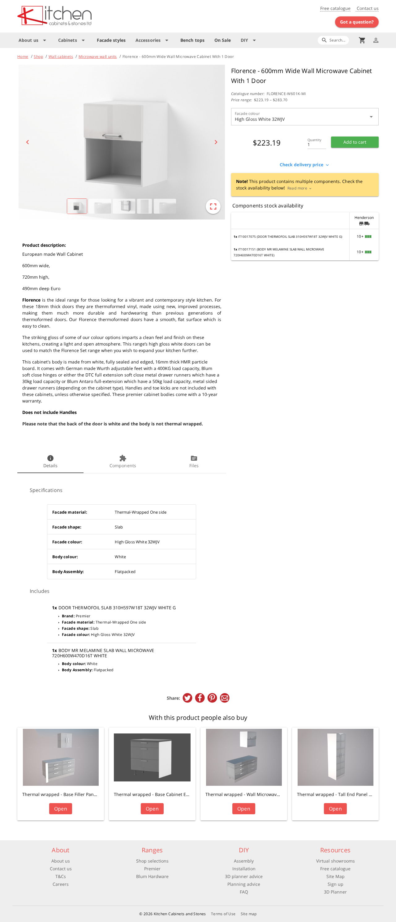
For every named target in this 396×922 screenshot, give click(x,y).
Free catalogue (335, 8)
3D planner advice (244, 876)
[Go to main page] (76, 16)
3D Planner (335, 892)
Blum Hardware (152, 876)
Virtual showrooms (335, 861)
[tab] (50, 462)
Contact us (367, 8)
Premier (152, 869)
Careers (61, 884)
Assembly (244, 861)
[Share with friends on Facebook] (200, 698)
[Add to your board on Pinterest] (212, 698)
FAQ (244, 892)
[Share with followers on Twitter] (187, 698)
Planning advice (243, 884)
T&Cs (60, 876)
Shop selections (152, 861)
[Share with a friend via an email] (225, 698)
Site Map (335, 876)
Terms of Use (223, 913)
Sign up (335, 884)
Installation (244, 869)
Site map (249, 913)
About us (60, 861)
